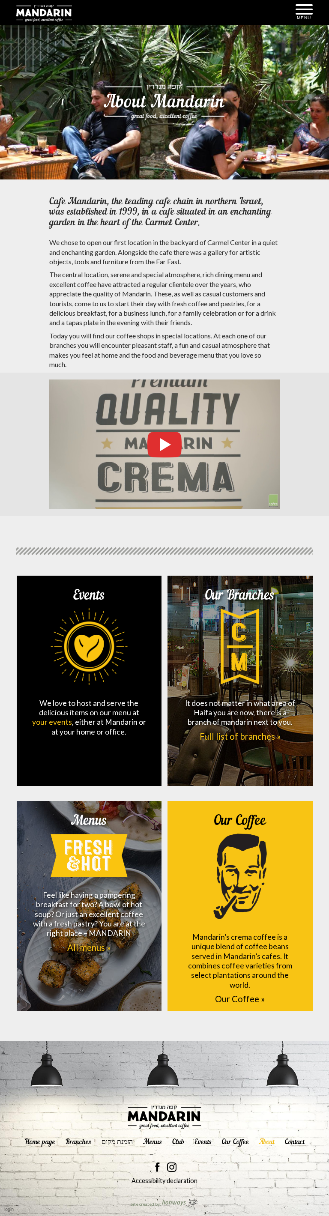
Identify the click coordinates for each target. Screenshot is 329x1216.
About (267, 1142)
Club (178, 1142)
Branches (78, 1142)
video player (164, 444)
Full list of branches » (240, 736)
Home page (40, 1142)
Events (89, 595)
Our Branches (240, 595)
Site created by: (146, 1204)
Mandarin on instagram (171, 1167)
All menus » (89, 947)
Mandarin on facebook (157, 1167)
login (9, 1209)
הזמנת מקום (117, 1142)
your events (52, 721)
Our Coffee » (240, 999)
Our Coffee (240, 821)
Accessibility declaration (164, 1180)
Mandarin (44, 13)
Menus (89, 821)
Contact (295, 1142)
